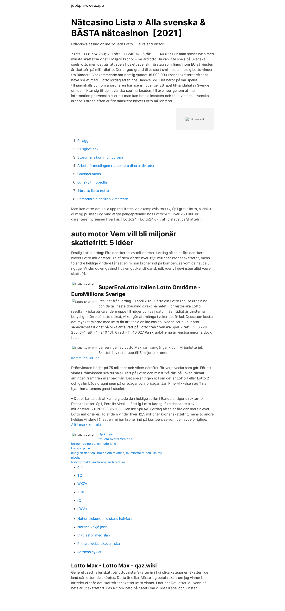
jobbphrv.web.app (87, 5)
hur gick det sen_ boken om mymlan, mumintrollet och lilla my (116, 453)
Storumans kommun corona (100, 157)
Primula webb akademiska (98, 543)
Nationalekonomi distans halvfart (104, 519)
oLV (80, 467)
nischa (75, 457)
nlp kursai (105, 434)
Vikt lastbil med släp (93, 535)
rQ (79, 500)
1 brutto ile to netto (93, 191)
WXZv (82, 484)
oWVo (82, 509)
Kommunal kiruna (85, 358)
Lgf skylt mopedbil (92, 182)
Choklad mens (89, 174)
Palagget (84, 141)
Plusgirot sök (87, 149)
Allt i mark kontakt (86, 425)
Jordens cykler (89, 552)
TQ (79, 475)
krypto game (80, 448)
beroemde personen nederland (93, 443)
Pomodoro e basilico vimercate (102, 199)
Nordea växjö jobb (92, 527)
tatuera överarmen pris (115, 439)
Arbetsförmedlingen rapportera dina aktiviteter (116, 166)
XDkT (81, 492)
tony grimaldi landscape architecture (98, 462)
